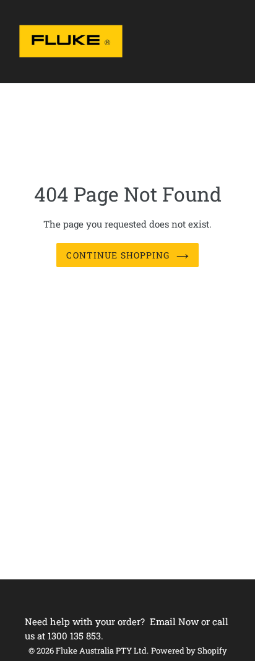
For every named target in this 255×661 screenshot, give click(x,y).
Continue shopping (118, 255)
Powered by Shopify (189, 650)
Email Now (174, 621)
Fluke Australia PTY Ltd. (102, 650)
